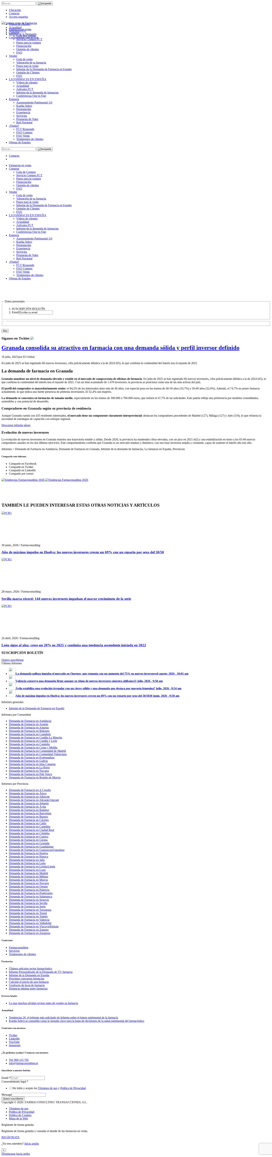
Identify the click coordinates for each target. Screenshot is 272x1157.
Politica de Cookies (20, 1115)
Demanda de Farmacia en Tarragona (30, 909)
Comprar (14, 168)
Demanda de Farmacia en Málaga (28, 876)
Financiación (23, 45)
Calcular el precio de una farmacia (29, 981)
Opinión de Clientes (28, 72)
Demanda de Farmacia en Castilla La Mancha (35, 737)
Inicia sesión (31, 1143)
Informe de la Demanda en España (29, 975)
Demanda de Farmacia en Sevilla (28, 903)
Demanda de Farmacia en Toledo (28, 916)
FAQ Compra (24, 132)
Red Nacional (24, 122)
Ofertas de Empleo (20, 142)
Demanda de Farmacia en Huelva (28, 853)
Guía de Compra (26, 172)
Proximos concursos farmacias (26, 978)
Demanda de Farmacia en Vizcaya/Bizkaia (33, 926)
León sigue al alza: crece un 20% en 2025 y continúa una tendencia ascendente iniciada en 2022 (73, 645)
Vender (13, 55)
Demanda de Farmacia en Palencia (29, 889)
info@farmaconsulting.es (23, 1063)
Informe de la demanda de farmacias (37, 92)
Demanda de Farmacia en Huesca (28, 856)
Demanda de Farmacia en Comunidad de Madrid (37, 750)
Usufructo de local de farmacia (27, 985)
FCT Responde (25, 129)
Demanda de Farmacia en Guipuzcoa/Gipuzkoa (36, 849)
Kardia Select (24, 105)
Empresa (14, 99)
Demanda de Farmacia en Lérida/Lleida (32, 866)
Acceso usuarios (18, 16)
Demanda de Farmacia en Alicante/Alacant (34, 800)
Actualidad (22, 85)
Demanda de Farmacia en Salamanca (30, 896)
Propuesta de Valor (27, 119)
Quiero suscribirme (12, 659)
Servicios (21, 115)
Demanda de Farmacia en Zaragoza (29, 933)
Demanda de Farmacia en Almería (29, 803)
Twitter (13, 1035)
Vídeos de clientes (27, 82)
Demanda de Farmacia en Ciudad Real (31, 830)
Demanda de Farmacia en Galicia (28, 760)
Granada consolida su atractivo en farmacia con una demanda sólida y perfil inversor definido (120, 347)
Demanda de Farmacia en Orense (28, 886)
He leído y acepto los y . (49, 1088)
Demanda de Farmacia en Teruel (28, 913)
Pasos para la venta (27, 65)
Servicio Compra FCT (29, 175)
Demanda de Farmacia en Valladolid (30, 923)
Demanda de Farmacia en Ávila (27, 806)
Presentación (23, 109)
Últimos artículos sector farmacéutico (30, 968)
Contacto (14, 13)
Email (6, 1077)
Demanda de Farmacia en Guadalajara (31, 846)
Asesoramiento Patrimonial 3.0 (34, 102)
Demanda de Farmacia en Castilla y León (33, 740)
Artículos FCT (24, 89)
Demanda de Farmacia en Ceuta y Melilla (33, 747)
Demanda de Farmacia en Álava (27, 793)
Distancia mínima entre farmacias (28, 988)
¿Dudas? (14, 125)
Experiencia (23, 112)
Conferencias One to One (31, 95)
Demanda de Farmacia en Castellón (29, 826)
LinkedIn (14, 1038)
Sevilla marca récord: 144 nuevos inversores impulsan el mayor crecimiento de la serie (66, 599)
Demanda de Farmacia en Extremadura (31, 757)
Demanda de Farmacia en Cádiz (27, 823)
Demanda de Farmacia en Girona (28, 840)
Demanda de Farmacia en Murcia (28, 879)
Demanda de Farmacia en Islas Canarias (32, 764)
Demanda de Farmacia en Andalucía (30, 720)
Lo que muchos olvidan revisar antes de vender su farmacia (43, 1003)
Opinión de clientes (27, 49)
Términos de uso (47, 1088)
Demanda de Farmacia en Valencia (29, 919)
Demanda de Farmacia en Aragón (28, 724)
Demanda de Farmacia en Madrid (28, 873)
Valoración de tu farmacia (31, 62)
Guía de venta (24, 59)
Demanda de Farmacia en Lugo (27, 869)
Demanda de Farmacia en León (27, 863)
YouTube (14, 1042)
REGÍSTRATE (10, 1137)
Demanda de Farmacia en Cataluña (29, 744)
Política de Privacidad (73, 1088)
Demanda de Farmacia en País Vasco (30, 774)
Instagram (14, 1045)
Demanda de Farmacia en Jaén (27, 859)
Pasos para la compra (28, 42)
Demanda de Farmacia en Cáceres (29, 820)
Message (6, 1094)
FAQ (19, 52)
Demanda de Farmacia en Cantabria (30, 734)
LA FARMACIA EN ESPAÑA (27, 79)
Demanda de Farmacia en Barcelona (30, 813)
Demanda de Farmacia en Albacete (29, 796)
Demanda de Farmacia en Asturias (29, 727)
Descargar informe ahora (15, 425)
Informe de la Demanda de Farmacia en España (44, 69)
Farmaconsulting (18, 947)
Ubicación (15, 10)
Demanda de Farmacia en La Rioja (29, 767)
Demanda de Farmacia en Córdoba (29, 833)
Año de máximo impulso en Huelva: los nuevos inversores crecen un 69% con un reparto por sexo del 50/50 (82, 552)
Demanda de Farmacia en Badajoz (29, 810)
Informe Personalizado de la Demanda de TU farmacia (41, 971)
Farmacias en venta (20, 165)
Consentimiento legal (14, 1081)
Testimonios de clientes (29, 139)
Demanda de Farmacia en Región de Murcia (35, 777)
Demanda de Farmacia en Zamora (28, 929)
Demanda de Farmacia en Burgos (28, 816)
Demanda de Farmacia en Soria (27, 906)
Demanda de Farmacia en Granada (29, 843)
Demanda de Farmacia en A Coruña (30, 790)
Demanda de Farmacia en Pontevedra (31, 893)
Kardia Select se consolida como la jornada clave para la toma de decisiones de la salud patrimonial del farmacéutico (76, 1020)
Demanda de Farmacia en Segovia (29, 899)
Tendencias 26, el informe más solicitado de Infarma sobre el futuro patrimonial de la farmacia (63, 1017)
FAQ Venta (23, 135)
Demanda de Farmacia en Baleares (29, 730)
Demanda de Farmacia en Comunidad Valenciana (38, 754)
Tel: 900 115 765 (19, 1059)
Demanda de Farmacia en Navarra (29, 770)
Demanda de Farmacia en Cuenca (28, 836)
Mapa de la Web (18, 1118)
